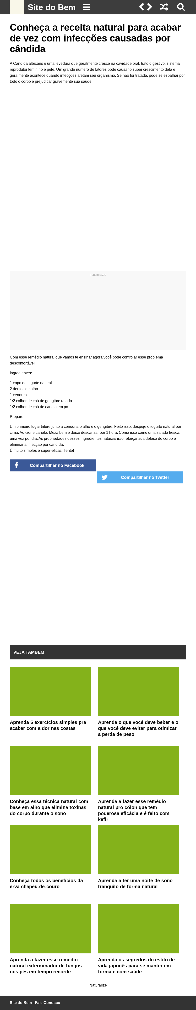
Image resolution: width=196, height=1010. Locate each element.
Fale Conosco (47, 1003)
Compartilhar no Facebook (57, 465)
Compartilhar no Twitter (145, 477)
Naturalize (98, 985)
